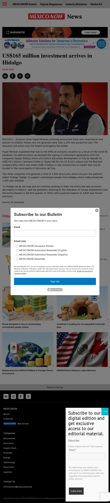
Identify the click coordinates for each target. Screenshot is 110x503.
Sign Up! (55, 281)
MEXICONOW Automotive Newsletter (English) (43, 250)
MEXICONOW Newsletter (32, 258)
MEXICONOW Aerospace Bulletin (36, 246)
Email (72, 450)
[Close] (97, 210)
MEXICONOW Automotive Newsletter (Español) (43, 254)
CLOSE (105, 411)
